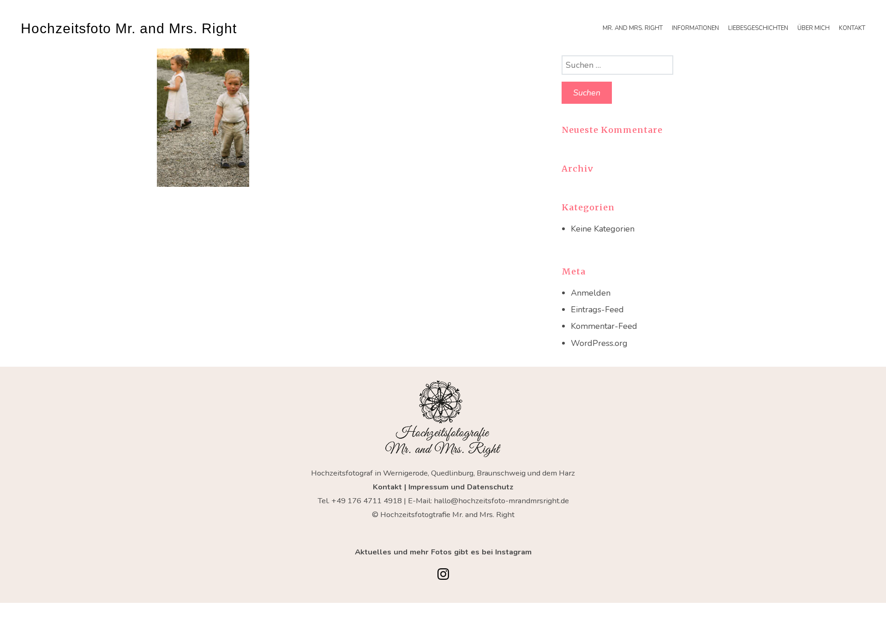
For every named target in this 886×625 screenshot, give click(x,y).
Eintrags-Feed (597, 309)
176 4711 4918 (374, 500)
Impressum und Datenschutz (461, 487)
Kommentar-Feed (604, 326)
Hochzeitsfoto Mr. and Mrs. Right (129, 28)
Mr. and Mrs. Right (633, 28)
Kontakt (852, 28)
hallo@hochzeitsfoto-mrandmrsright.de (501, 500)
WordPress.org (599, 343)
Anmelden (591, 292)
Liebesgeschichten (758, 28)
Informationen (695, 28)
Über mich (813, 28)
